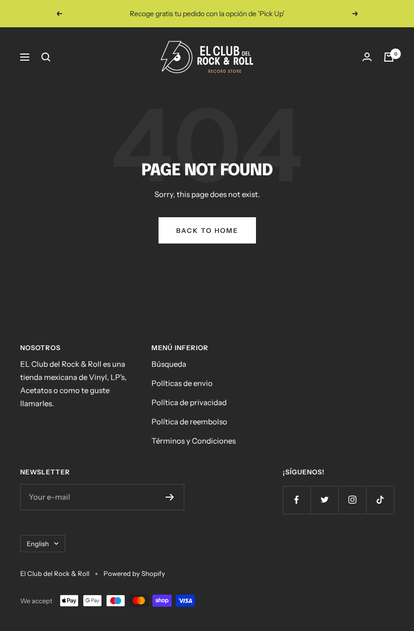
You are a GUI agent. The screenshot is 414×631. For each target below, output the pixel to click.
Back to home (207, 230)
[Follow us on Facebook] (296, 500)
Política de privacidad (189, 402)
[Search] (45, 57)
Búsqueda (168, 364)
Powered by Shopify (134, 573)
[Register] (170, 497)
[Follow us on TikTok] (380, 500)
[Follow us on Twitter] (324, 500)
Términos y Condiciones (193, 441)
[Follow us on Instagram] (352, 500)
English (38, 544)
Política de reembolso (189, 421)
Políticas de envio (182, 383)
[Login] (367, 57)
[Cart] (389, 57)
